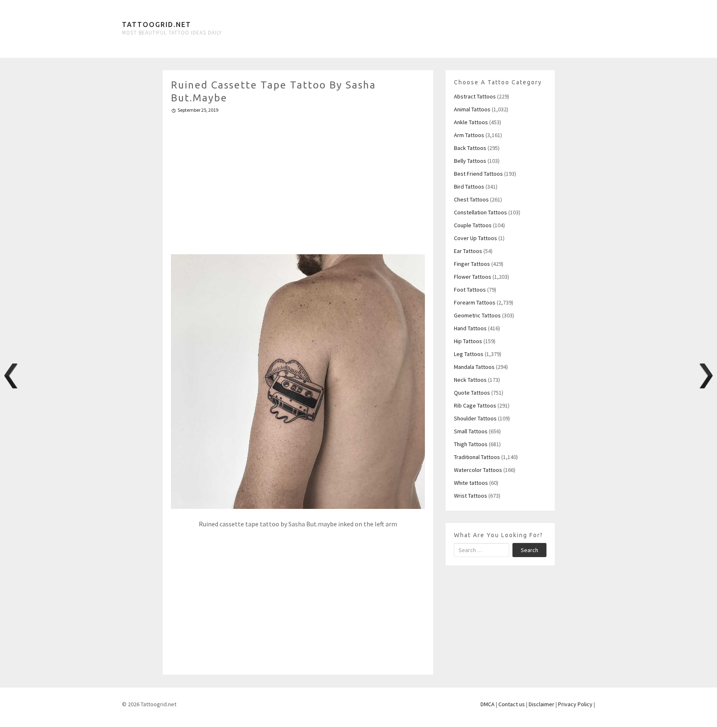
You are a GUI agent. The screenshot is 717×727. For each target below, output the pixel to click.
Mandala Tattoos (474, 367)
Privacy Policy (575, 704)
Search (529, 550)
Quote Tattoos (472, 392)
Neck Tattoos (470, 379)
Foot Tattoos (470, 289)
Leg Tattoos (468, 354)
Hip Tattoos (468, 341)
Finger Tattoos (472, 264)
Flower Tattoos (472, 276)
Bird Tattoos (469, 186)
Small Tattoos (471, 431)
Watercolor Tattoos (478, 470)
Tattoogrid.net (156, 24)
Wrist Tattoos (470, 495)
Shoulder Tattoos (475, 418)
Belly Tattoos (470, 161)
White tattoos (471, 482)
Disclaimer (541, 704)
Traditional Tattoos (477, 457)
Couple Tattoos (473, 225)
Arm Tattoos (469, 135)
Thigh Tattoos (471, 444)
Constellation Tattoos (480, 212)
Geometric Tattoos (477, 315)
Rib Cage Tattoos (475, 405)
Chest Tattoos (471, 199)
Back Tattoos (470, 148)
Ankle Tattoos (471, 122)
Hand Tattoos (470, 328)
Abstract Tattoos (475, 96)
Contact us (511, 704)
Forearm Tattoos (474, 302)
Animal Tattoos (472, 109)
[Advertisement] (298, 180)
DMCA (487, 704)
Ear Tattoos (468, 251)
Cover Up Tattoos (475, 238)
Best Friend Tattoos (478, 173)
